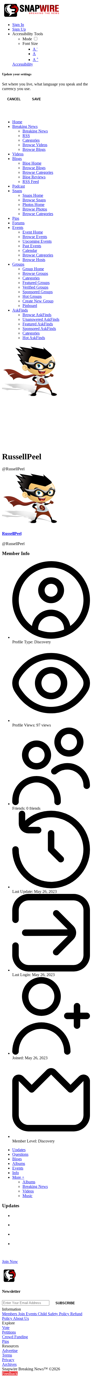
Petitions (9, 1332)
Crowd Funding (15, 1337)
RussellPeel (11, 533)
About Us (21, 1318)
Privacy (8, 1360)
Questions (20, 1154)
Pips (5, 1341)
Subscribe (65, 1303)
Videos (28, 1191)
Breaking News (35, 1186)
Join (22, 1314)
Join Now (10, 1261)
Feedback (10, 1373)
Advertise (10, 1350)
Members (10, 1314)
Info (15, 1173)
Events (17, 1168)
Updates (19, 1150)
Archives (9, 1364)
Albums (18, 1163)
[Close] (7, 114)
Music (27, 1196)
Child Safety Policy (54, 1314)
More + (18, 1177)
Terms (7, 1355)
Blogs (17, 1159)
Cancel (14, 99)
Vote (5, 1327)
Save (36, 99)
